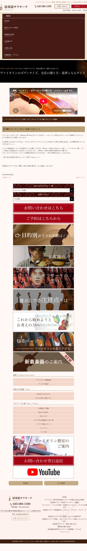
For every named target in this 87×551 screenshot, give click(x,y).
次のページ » (80, 177)
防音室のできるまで (43, 394)
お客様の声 (8, 41)
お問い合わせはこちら (20, 518)
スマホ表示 (61, 483)
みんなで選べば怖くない (43, 398)
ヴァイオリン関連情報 (43, 380)
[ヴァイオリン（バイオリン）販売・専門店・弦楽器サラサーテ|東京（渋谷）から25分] (14, 7)
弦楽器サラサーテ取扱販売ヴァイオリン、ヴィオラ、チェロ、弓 (64, 510)
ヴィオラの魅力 (43, 384)
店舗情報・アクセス (11, 55)
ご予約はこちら (79, 6)
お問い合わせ (62, 6)
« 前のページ (6, 177)
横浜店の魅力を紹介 (64, 526)
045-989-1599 (43, 6)
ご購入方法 (8, 48)
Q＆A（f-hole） (43, 412)
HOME (6, 21)
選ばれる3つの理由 (11, 28)
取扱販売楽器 (9, 35)
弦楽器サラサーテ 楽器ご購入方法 (64, 524)
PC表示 (25, 483)
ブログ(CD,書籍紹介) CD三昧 (43, 420)
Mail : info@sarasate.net (20, 514)
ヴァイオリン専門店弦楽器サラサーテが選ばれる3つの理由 (64, 500)
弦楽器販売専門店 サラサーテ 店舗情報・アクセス (64, 529)
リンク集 (43, 432)
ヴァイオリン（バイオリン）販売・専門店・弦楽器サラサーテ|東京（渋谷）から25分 (43, 541)
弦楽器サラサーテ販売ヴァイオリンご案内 (64, 502)
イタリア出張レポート (43, 424)
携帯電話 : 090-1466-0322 (20, 507)
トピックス (43, 428)
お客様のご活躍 (43, 408)
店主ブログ (43, 416)
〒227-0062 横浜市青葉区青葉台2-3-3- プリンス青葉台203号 (20, 511)
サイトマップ (64, 532)
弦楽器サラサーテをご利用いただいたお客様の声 (64, 516)
